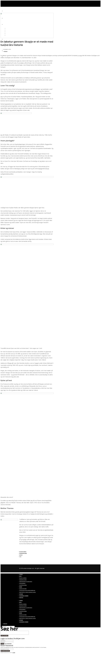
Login (2, 643)
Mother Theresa (22, 551)
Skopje (20, 555)
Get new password (5, 650)
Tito (20, 556)
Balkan (5, 51)
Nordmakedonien (23, 553)
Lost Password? (8, 643)
